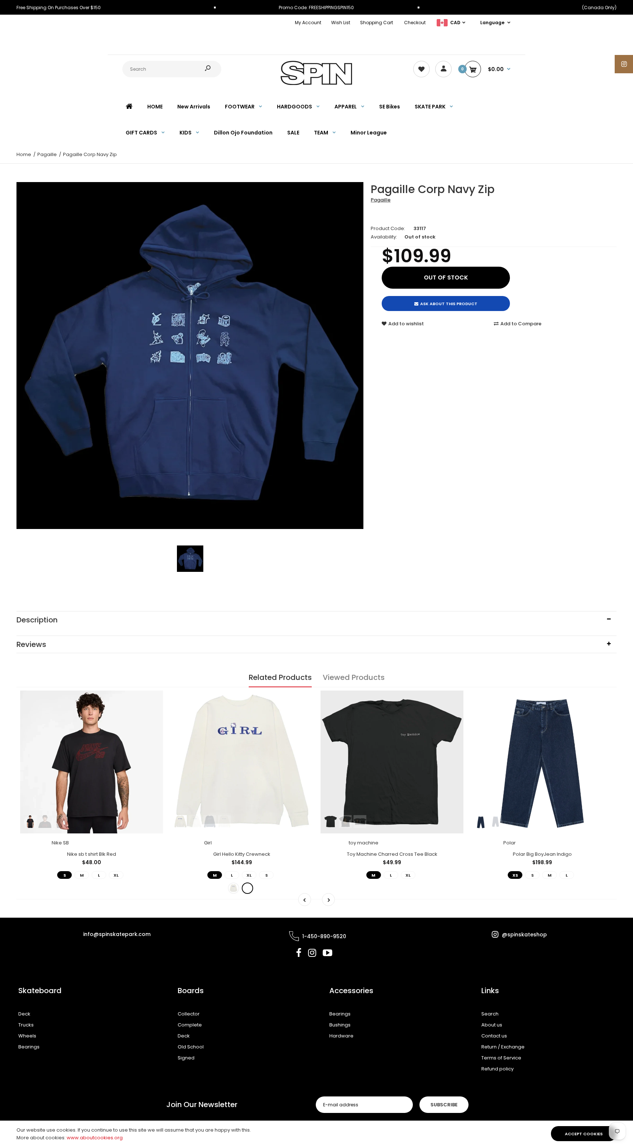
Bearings (29, 1046)
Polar (509, 842)
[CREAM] (233, 888)
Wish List (340, 22)
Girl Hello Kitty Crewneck (241, 854)
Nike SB (60, 842)
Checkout (415, 22)
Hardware (341, 1035)
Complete (190, 1024)
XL (116, 875)
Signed (186, 1057)
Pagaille (380, 199)
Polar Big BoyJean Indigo (542, 854)
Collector (189, 1013)
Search (490, 1013)
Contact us (494, 1035)
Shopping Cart (376, 22)
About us (491, 1024)
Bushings (340, 1024)
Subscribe (444, 1104)
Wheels (27, 1035)
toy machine (363, 842)
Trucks (26, 1024)
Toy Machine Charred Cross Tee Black (392, 854)
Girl (208, 842)
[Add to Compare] (153, 715)
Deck (24, 1013)
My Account (308, 22)
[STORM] (247, 888)
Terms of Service (501, 1057)
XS (515, 875)
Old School (191, 1046)
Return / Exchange (503, 1046)
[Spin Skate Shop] (316, 83)
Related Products (280, 677)
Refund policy (497, 1068)
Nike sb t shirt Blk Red (91, 854)
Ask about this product (448, 304)
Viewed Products (354, 677)
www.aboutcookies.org (95, 1137)
